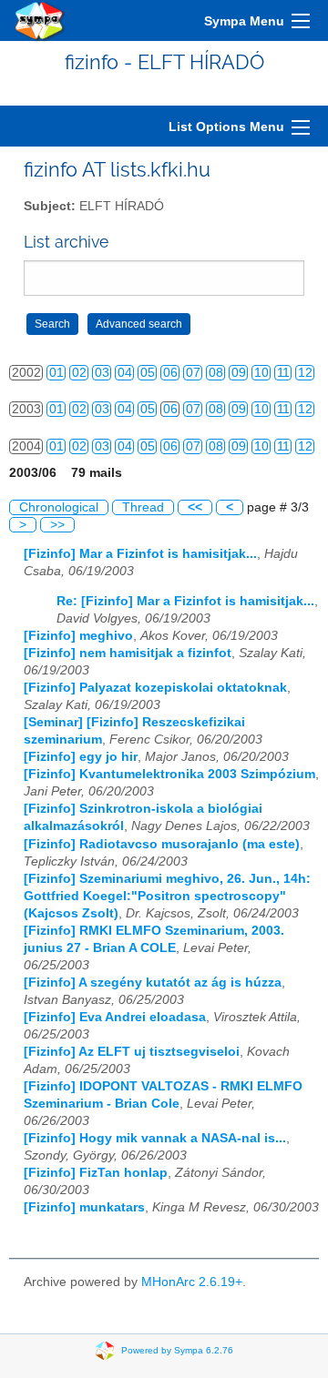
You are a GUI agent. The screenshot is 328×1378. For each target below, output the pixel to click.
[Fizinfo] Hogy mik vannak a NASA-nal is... (155, 1138)
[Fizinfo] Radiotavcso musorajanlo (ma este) (162, 844)
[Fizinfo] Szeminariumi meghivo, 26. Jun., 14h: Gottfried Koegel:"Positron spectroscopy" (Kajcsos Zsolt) (167, 896)
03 (102, 373)
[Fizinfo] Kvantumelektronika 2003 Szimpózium (169, 774)
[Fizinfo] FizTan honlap (96, 1173)
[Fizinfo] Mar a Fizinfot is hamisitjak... (140, 554)
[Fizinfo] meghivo (78, 636)
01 (56, 373)
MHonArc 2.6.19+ (191, 1282)
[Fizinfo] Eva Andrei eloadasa (115, 1017)
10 (261, 373)
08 (216, 373)
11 (283, 373)
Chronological (58, 507)
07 (193, 373)
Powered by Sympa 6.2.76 (177, 1350)
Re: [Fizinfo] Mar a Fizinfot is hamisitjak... (185, 601)
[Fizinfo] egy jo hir (81, 757)
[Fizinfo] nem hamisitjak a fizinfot (127, 653)
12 (305, 373)
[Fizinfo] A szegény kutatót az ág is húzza (153, 982)
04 (125, 373)
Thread (143, 507)
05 (147, 373)
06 (170, 373)
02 (79, 373)
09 (238, 373)
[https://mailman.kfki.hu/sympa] (40, 20)
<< (195, 507)
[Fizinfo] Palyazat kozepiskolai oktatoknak (155, 687)
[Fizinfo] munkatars (84, 1207)
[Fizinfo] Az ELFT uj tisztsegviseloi (132, 1052)
